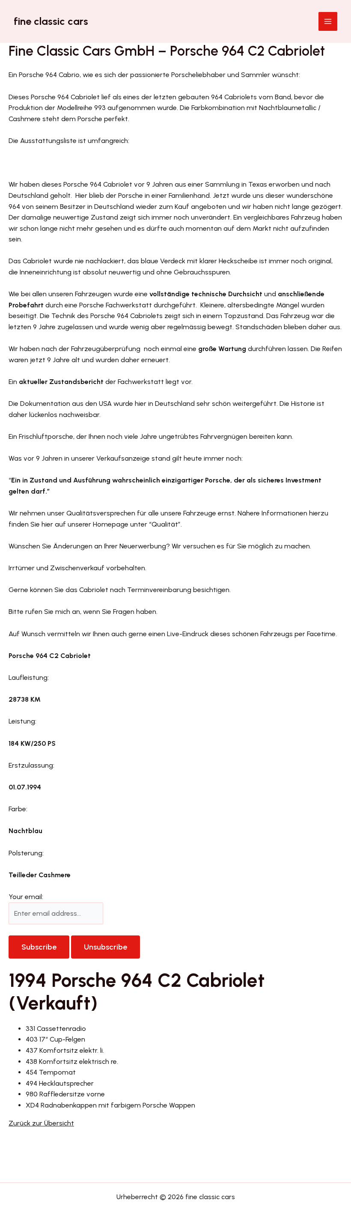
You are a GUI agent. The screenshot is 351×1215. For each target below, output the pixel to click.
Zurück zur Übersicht (41, 1123)
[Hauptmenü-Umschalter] (327, 21)
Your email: (26, 897)
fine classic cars (51, 21)
